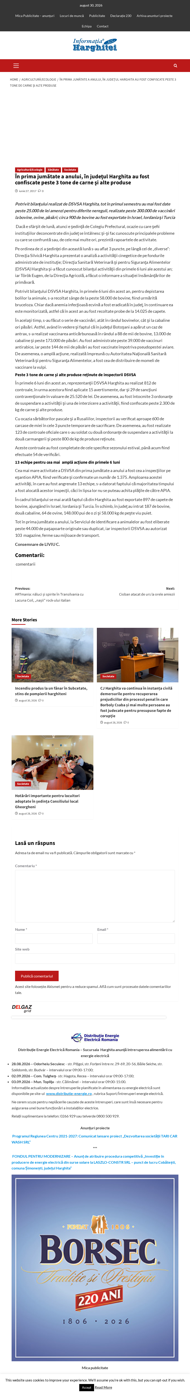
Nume (21, 929)
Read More (103, 1387)
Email (102, 929)
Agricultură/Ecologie (29, 170)
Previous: (49, 594)
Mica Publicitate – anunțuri (34, 16)
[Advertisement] (95, 125)
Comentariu (26, 865)
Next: (147, 591)
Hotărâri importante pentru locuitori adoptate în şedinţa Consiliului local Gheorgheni (47, 801)
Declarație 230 (120, 16)
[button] (16, 65)
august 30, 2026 (28, 701)
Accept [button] (86, 1387)
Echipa (87, 26)
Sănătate (53, 170)
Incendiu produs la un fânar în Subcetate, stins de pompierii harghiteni (51, 691)
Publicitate (97, 16)
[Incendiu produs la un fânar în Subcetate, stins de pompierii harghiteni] (52, 655)
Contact (102, 26)
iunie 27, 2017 (27, 191)
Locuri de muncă (72, 16)
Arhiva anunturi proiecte (154, 16)
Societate (70, 170)
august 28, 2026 (113, 723)
